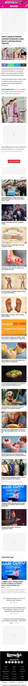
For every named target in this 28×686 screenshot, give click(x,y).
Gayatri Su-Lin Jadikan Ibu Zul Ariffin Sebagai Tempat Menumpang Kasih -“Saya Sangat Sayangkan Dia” (13, 91)
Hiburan (7, 33)
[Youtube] (19, 662)
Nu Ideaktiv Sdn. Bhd (13, 685)
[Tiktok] (15, 662)
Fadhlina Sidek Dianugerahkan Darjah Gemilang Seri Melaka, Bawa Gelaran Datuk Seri (12, 583)
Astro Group (24, 685)
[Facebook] (6, 662)
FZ (11, 602)
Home (2, 33)
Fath (4, 45)
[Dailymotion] (22, 662)
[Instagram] (9, 662)
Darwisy (3, 587)
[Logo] (14, 6)
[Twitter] (12, 662)
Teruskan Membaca (14, 161)
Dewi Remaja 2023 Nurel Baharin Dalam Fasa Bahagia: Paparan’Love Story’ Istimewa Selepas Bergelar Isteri (14, 609)
